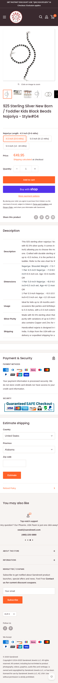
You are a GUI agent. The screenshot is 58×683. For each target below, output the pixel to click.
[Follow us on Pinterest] (11, 628)
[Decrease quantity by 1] (17, 169)
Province (7, 443)
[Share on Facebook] (36, 217)
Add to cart (29, 179)
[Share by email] (53, 217)
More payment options (29, 196)
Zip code (7, 457)
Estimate (12, 475)
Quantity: (7, 169)
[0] (52, 17)
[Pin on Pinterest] (42, 217)
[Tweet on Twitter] (47, 217)
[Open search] (40, 17)
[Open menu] (4, 17)
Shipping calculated (23, 159)
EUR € (7, 614)
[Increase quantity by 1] (35, 169)
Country (7, 429)
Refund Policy (9, 488)
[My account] (46, 17)
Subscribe (12, 600)
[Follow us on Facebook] (5, 628)
